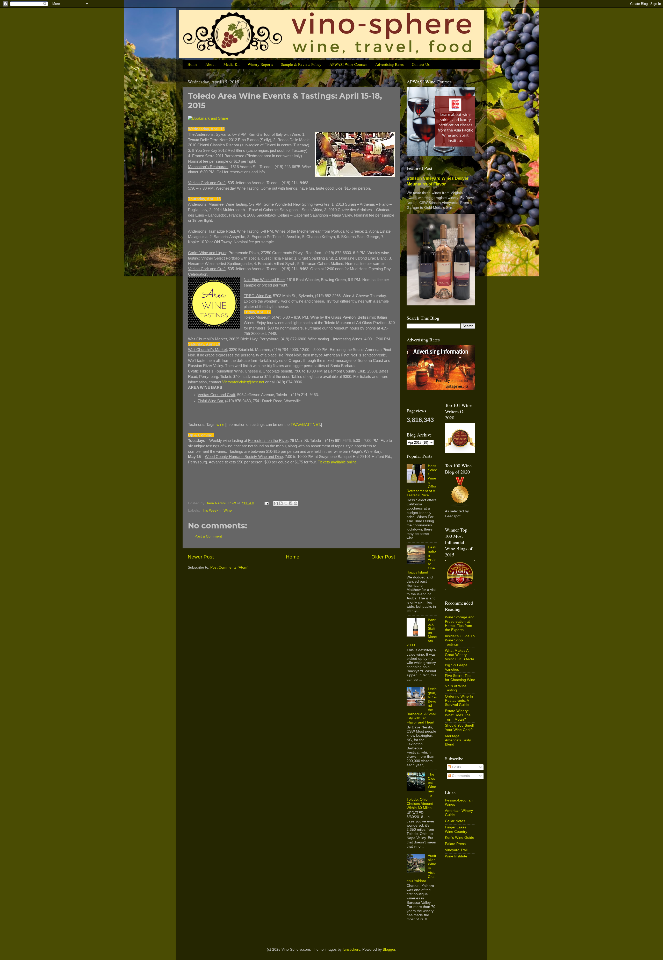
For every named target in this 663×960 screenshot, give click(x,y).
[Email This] (275, 503)
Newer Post (201, 557)
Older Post (383, 557)
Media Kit (232, 64)
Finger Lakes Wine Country (456, 829)
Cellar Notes (455, 821)
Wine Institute (456, 856)
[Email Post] (266, 503)
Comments (460, 776)
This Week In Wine (216, 510)
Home (192, 64)
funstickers (351, 949)
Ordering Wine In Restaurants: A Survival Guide (459, 700)
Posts (456, 767)
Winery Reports (260, 64)
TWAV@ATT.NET (305, 424)
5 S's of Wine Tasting (455, 688)
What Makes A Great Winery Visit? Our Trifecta (459, 655)
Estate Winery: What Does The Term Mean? (458, 715)
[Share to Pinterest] (295, 503)
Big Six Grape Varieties (456, 667)
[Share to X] (285, 503)
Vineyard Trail (456, 850)
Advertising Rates (389, 64)
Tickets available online (337, 462)
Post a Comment (208, 536)
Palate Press (455, 844)
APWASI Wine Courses (348, 64)
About (210, 64)
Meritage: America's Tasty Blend (458, 740)
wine (220, 424)
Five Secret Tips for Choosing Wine (460, 678)
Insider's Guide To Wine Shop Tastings (460, 640)
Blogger (389, 949)
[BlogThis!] (280, 503)
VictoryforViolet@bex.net (243, 382)
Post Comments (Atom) (229, 567)
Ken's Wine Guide (459, 838)
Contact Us (421, 64)
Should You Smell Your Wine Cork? (459, 727)
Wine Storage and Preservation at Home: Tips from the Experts (459, 623)
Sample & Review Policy (301, 64)
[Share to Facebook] (290, 503)
